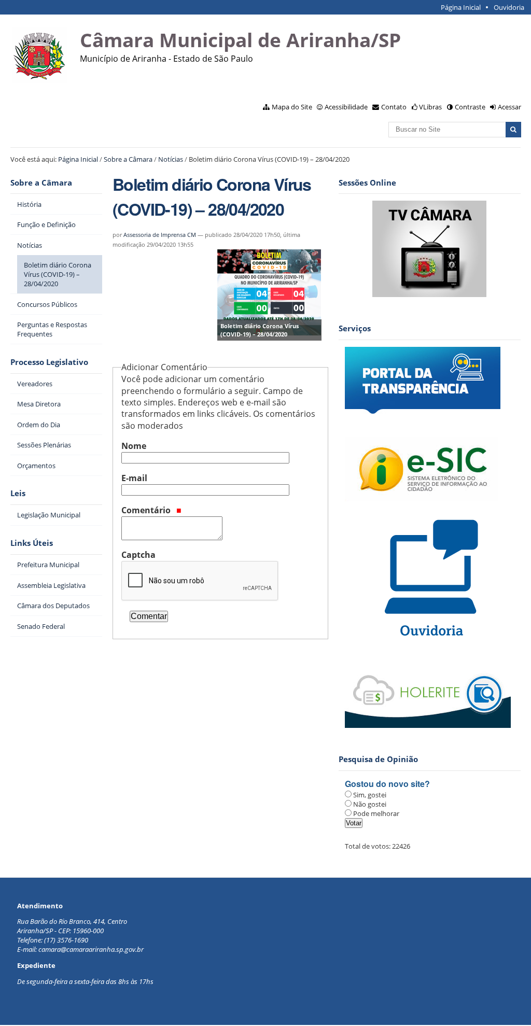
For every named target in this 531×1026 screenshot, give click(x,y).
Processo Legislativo (49, 362)
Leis (17, 493)
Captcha (138, 554)
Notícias (170, 159)
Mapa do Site (292, 106)
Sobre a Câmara (128, 159)
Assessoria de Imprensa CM (159, 234)
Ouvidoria (509, 7)
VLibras (430, 106)
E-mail (134, 478)
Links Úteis (31, 543)
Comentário (147, 510)
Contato (394, 106)
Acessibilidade (346, 106)
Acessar (509, 106)
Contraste (470, 106)
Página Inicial (461, 7)
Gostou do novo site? (387, 784)
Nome (133, 446)
